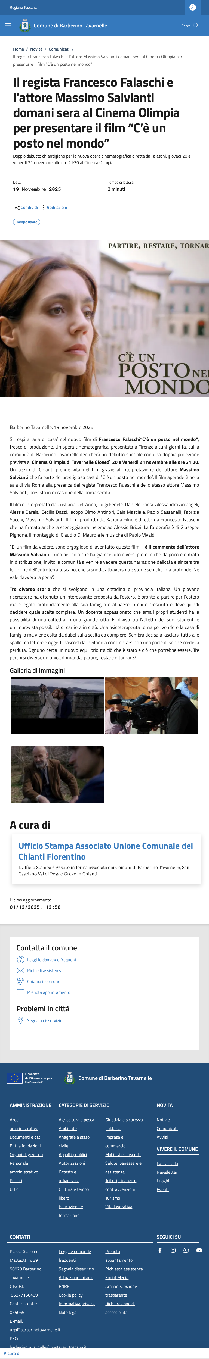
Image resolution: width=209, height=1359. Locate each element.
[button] (26, 7)
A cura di (12, 1353)
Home (18, 49)
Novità (36, 49)
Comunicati (59, 49)
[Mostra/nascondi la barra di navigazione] (8, 25)
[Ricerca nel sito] (196, 25)
